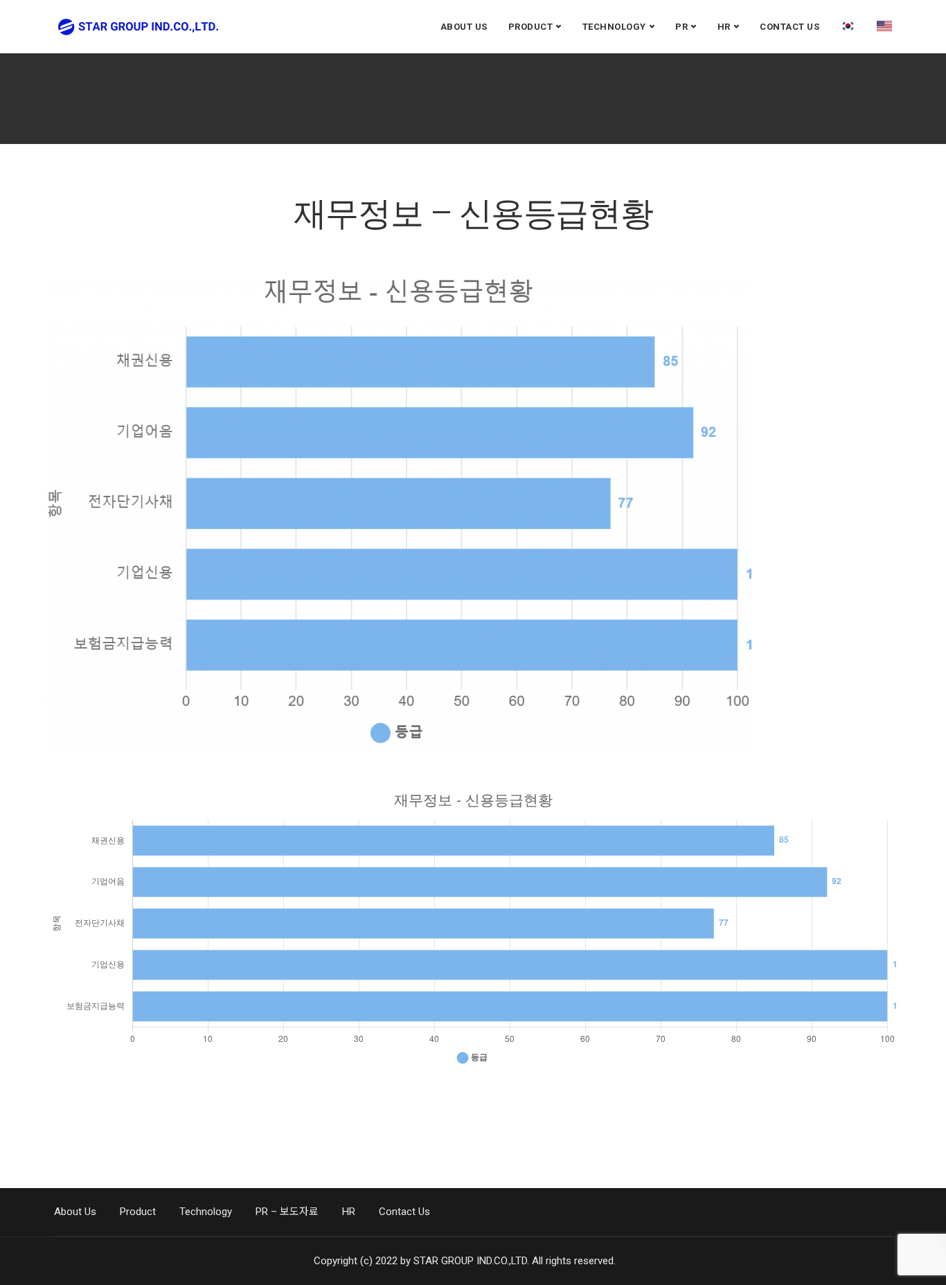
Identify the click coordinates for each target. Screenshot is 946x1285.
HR (724, 26)
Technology (614, 26)
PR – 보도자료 (287, 1211)
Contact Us (789, 26)
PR (681, 26)
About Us (464, 26)
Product (530, 26)
